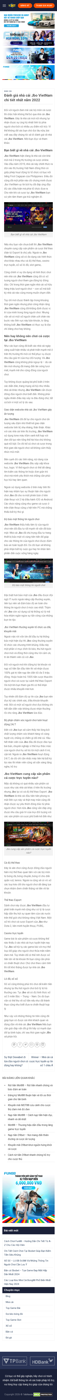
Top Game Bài (13, 1308)
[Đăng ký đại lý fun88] (28, 21)
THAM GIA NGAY (44, 5)
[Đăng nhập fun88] (28, 72)
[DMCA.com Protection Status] (43, 1394)
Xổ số (9, 1325)
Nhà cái (8, 91)
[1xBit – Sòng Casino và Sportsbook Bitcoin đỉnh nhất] (12, 5)
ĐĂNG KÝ (25, 5)
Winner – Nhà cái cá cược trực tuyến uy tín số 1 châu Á (41, 1061)
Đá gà (9, 1337)
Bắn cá (9, 1331)
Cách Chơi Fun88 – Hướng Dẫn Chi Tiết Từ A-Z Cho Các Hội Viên (27, 1243)
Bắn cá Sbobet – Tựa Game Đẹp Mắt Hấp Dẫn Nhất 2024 (25, 1272)
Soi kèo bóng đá (14, 1314)
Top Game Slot (13, 1319)
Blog (8, 1296)
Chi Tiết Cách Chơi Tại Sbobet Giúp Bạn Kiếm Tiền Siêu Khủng (27, 1253)
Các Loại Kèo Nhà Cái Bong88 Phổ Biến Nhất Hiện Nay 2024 (27, 1282)
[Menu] (4, 5)
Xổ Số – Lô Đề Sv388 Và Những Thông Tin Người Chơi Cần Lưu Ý (26, 1262)
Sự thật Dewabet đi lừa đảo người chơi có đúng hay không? (16, 1061)
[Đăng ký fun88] (28, 1196)
